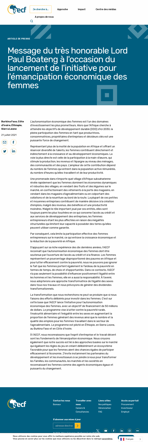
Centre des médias (106, 9)
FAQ (100, 412)
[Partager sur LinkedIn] (13, 151)
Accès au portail (129, 400)
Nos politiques (104, 404)
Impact (81, 9)
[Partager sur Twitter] (4, 151)
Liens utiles (104, 400)
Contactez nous (61, 400)
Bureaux (57, 404)
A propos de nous (44, 16)
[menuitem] (40, 9)
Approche (62, 9)
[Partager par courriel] (4, 142)
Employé (125, 412)
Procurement (127, 404)
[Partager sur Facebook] (13, 142)
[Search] (31, 22)
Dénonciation (104, 408)
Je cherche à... (40, 9)
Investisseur (127, 408)
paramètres (107, 439)
